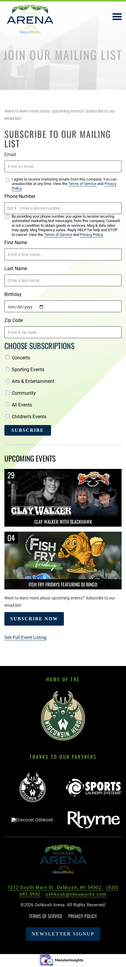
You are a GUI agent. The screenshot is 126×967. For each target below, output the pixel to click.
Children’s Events (29, 416)
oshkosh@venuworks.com (76, 894)
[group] (32, 788)
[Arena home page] (63, 859)
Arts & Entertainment (33, 381)
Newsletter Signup (63, 933)
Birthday (13, 294)
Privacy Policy (91, 234)
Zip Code (13, 320)
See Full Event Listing (25, 637)
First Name (15, 242)
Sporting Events (28, 369)
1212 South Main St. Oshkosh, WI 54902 (55, 887)
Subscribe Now (34, 618)
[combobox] (11, 208)
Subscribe (27, 430)
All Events (22, 405)
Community (24, 393)
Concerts (21, 358)
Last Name (15, 268)
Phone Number (19, 196)
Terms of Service (82, 183)
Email (10, 154)
